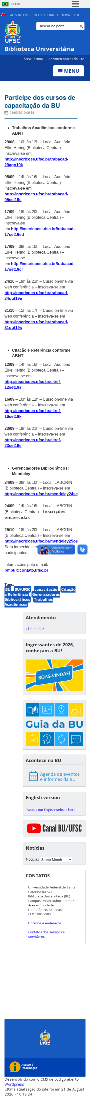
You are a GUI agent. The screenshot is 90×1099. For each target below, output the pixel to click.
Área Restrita (34, 59)
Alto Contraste (46, 15)
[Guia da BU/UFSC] (54, 725)
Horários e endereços (45, 923)
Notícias (32, 859)
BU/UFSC (22, 589)
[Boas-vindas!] (54, 675)
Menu (71, 70)
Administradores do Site (66, 59)
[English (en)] (3, 15)
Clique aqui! (35, 628)
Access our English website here (51, 809)
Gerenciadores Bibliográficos (32, 597)
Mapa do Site (71, 15)
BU (7, 589)
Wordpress (14, 1084)
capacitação (45, 589)
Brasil (15, 4)
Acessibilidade (20, 15)
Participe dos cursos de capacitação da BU (39, 101)
